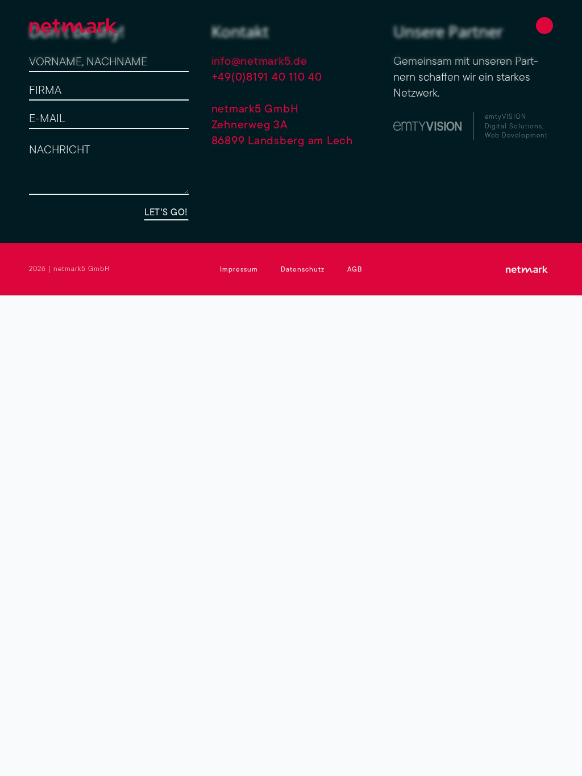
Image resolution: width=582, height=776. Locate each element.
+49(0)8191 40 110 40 (266, 76)
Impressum (239, 269)
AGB (354, 269)
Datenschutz (303, 269)
